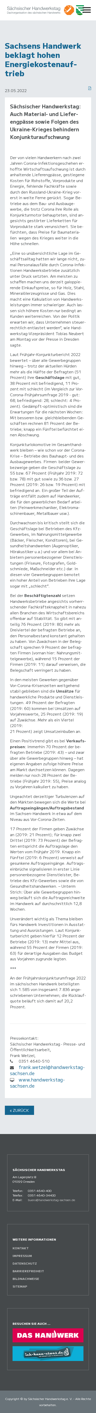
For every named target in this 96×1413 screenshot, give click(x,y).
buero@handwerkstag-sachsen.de (51, 1200)
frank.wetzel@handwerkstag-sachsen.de (47, 1070)
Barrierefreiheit (28, 1271)
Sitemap (20, 1286)
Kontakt (21, 1248)
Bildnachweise (26, 1278)
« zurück (19, 1110)
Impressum (22, 1255)
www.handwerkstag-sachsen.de (37, 1082)
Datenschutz (25, 1263)
